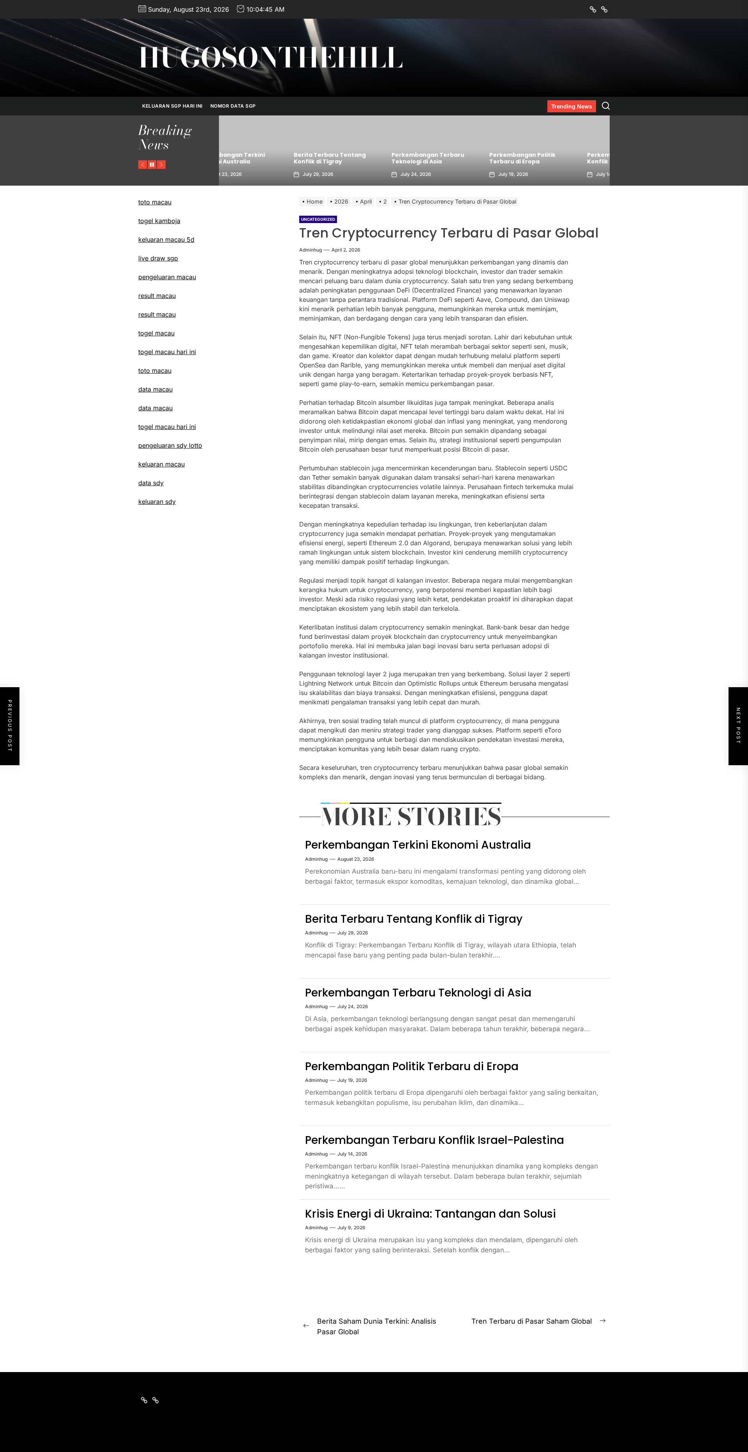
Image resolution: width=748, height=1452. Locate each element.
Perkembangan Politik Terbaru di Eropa (453, 158)
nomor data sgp (233, 106)
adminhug (310, 250)
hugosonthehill (270, 57)
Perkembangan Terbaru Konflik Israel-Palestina (554, 158)
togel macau (156, 333)
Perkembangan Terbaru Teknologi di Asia (359, 158)
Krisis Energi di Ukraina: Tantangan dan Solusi (430, 1214)
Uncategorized (318, 219)
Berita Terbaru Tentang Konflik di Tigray (261, 158)
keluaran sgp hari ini (172, 106)
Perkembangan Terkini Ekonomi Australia (418, 845)
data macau (155, 408)
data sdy (151, 483)
